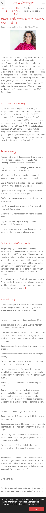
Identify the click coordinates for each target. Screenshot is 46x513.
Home (3, 7)
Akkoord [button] (37, 509)
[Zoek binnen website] (2, 3)
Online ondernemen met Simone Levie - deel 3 (33, 9)
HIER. (27, 287)
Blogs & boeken (9, 9)
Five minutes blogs (17, 10)
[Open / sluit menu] (43, 3)
